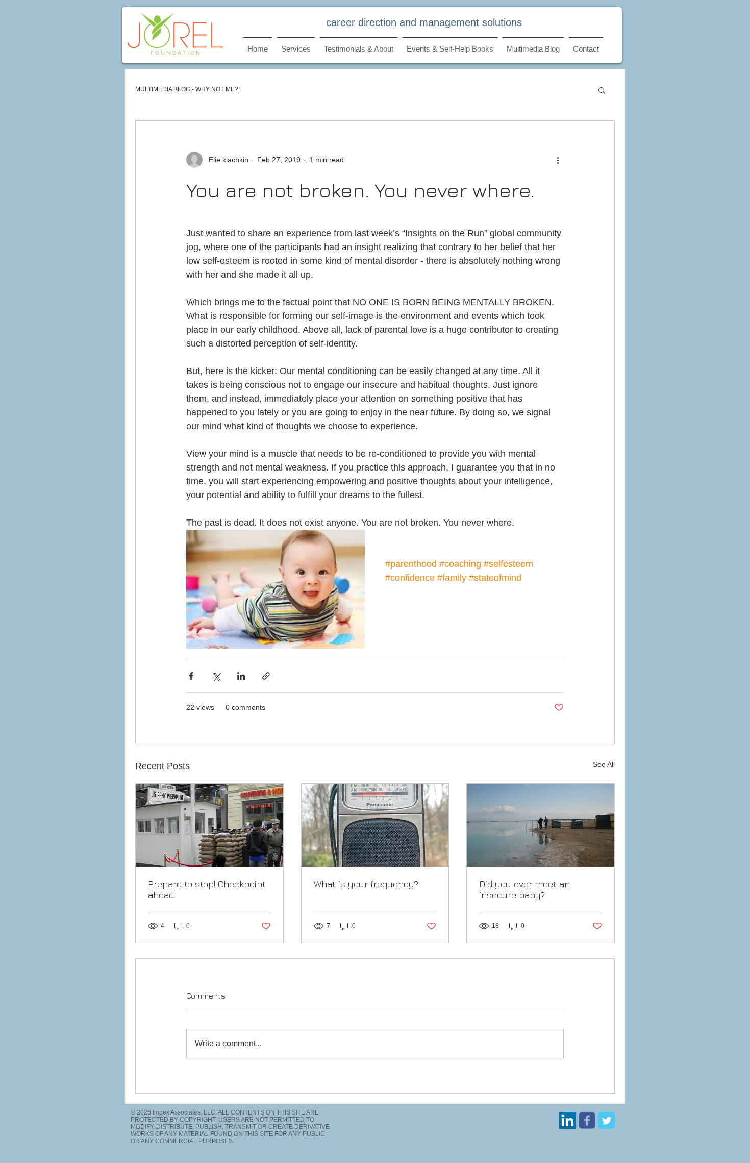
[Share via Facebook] (191, 676)
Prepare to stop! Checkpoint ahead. (207, 889)
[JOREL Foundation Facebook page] (587, 1120)
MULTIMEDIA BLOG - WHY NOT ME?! (187, 89)
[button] (602, 90)
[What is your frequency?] (375, 825)
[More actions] (558, 160)
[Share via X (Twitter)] (216, 676)
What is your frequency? (366, 884)
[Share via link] (266, 676)
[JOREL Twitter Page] (606, 1120)
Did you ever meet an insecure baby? (524, 889)
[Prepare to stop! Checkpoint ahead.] (209, 825)
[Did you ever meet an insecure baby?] (540, 825)
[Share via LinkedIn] (241, 676)
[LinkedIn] (567, 1120)
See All (604, 764)
